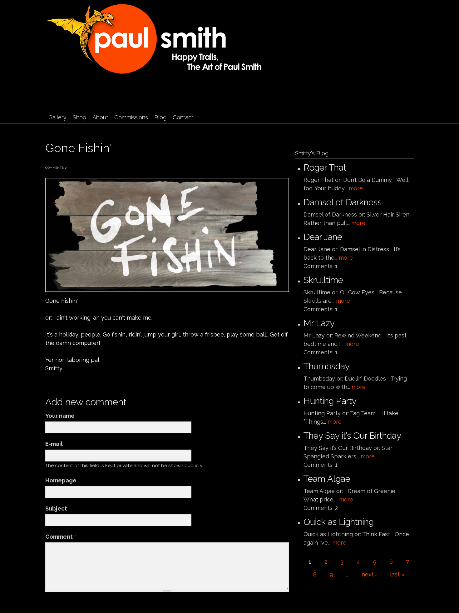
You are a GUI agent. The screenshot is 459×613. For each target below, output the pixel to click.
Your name (60, 415)
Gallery (57, 117)
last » (397, 574)
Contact (183, 117)
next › (369, 574)
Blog (160, 117)
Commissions (131, 117)
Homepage (60, 480)
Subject (56, 508)
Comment (60, 536)
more (356, 188)
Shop (79, 117)
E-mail (54, 444)
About (100, 117)
